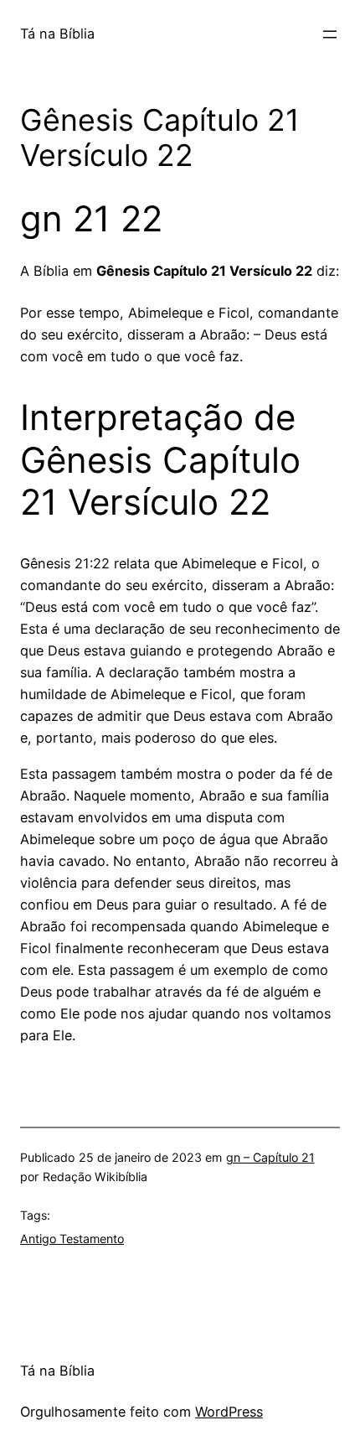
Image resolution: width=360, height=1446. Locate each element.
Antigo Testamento (72, 1238)
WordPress (229, 1411)
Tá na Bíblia (57, 33)
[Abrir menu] (330, 34)
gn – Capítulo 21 (270, 1157)
